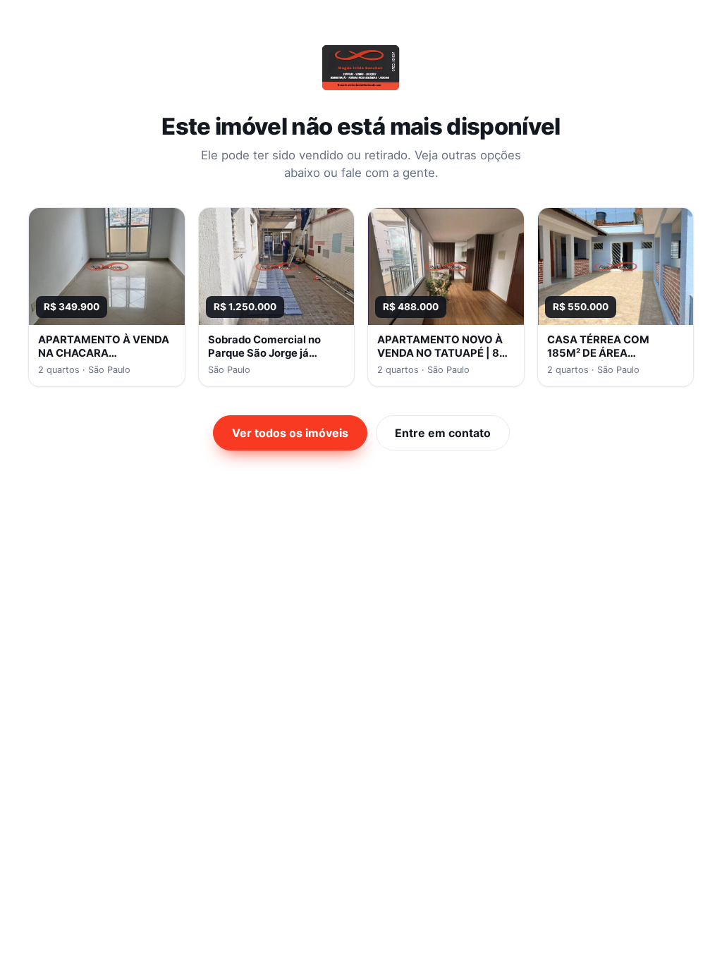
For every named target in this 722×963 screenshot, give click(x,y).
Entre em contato (443, 433)
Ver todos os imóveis (290, 433)
